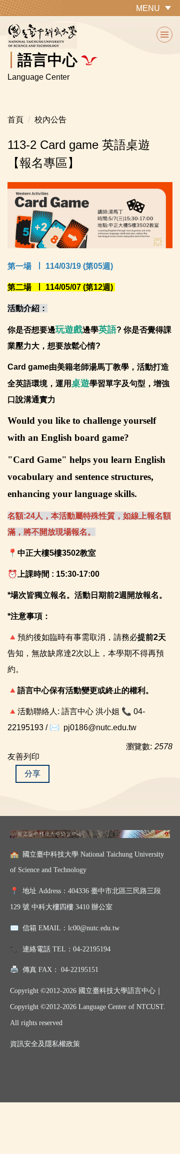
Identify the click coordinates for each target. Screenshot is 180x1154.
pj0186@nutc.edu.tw (100, 727)
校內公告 (50, 119)
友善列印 (24, 756)
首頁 (16, 119)
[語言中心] (90, 36)
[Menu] (164, 35)
